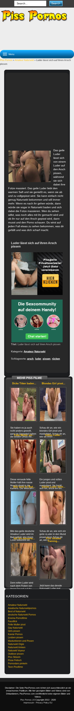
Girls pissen (14, 631)
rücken (56, 358)
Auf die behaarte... (24, 538)
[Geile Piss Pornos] (37, 15)
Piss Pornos (6, 60)
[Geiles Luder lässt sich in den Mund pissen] (52, 508)
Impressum (29, 703)
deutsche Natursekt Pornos (22, 614)
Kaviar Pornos (15, 634)
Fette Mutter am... (24, 435)
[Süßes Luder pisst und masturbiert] (52, 456)
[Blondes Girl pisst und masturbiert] (52, 404)
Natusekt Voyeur (16, 650)
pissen (46, 358)
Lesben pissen (15, 637)
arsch (30, 358)
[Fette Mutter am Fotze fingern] (23, 456)
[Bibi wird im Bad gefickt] (23, 508)
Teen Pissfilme (15, 667)
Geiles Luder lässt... (53, 486)
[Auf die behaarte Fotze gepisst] (23, 559)
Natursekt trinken (16, 647)
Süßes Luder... (53, 435)
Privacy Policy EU (44, 703)
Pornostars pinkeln (17, 663)
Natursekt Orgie (16, 644)
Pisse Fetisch (15, 660)
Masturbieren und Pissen (21, 641)
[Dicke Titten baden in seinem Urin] (23, 404)
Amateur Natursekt (24, 60)
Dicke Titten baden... (24, 383)
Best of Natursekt (16, 611)
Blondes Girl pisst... (53, 383)
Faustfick (12, 621)
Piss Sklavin (14, 657)
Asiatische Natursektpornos (22, 608)
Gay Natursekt (15, 627)
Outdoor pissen (16, 653)
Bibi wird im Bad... (24, 486)
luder (38, 358)
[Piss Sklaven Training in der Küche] (52, 562)
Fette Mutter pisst (16, 624)
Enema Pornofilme (17, 618)
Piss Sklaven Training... (53, 540)
